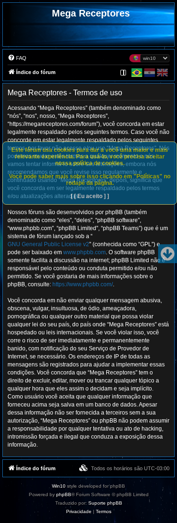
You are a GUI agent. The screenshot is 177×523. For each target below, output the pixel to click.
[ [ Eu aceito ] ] (90, 196)
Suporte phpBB (105, 503)
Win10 (59, 486)
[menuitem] (17, 58)
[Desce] (167, 253)
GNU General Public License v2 (48, 244)
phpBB (63, 494)
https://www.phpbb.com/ (82, 284)
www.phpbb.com (84, 252)
